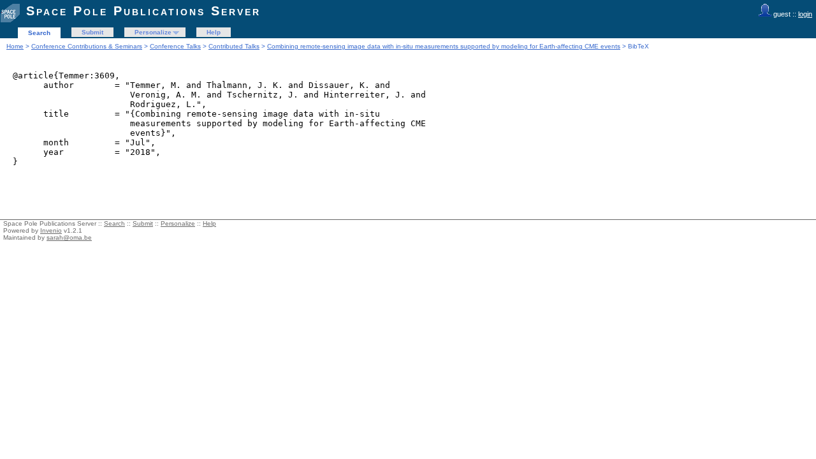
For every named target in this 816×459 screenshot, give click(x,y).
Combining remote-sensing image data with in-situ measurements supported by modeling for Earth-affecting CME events (443, 46)
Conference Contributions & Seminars (86, 46)
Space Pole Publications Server (143, 11)
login (805, 14)
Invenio (51, 230)
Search (39, 32)
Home (15, 46)
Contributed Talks (233, 46)
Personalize (153, 32)
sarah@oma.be (69, 237)
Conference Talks (175, 46)
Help (214, 32)
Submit (92, 32)
